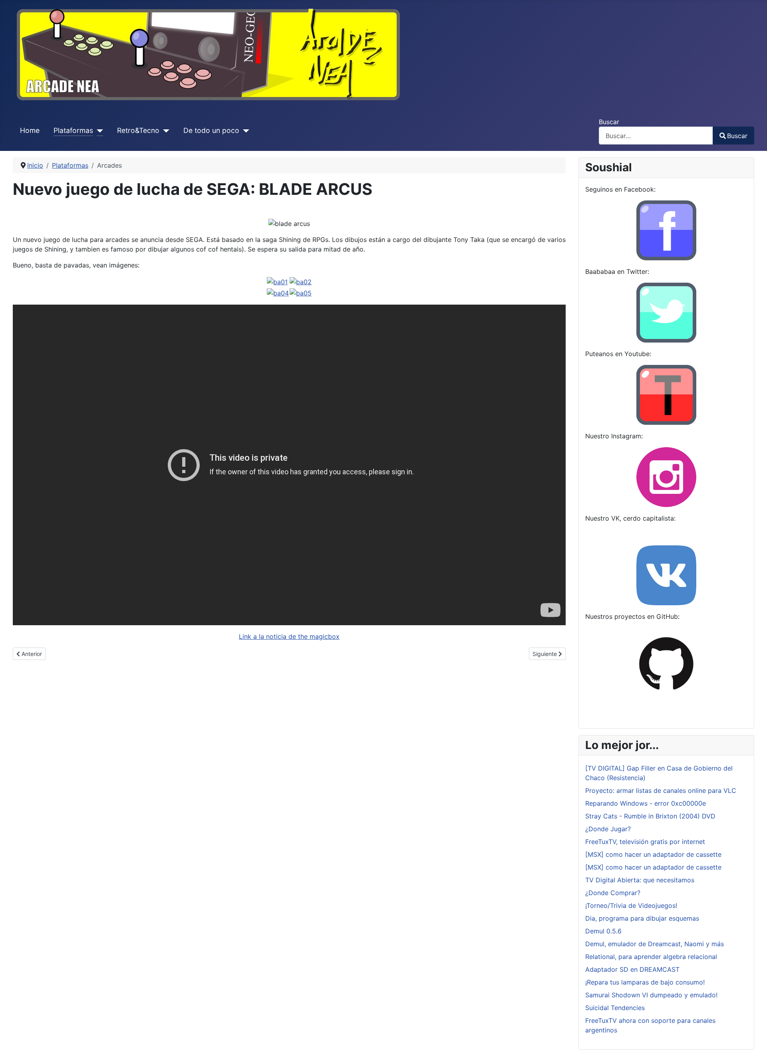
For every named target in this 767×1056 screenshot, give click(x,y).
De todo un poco (211, 130)
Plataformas (73, 130)
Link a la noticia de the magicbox (289, 636)
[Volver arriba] (753, 1041)
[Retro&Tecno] (164, 130)
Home (30, 130)
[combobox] (656, 136)
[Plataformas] (98, 130)
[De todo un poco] (244, 130)
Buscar (609, 122)
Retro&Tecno (138, 130)
